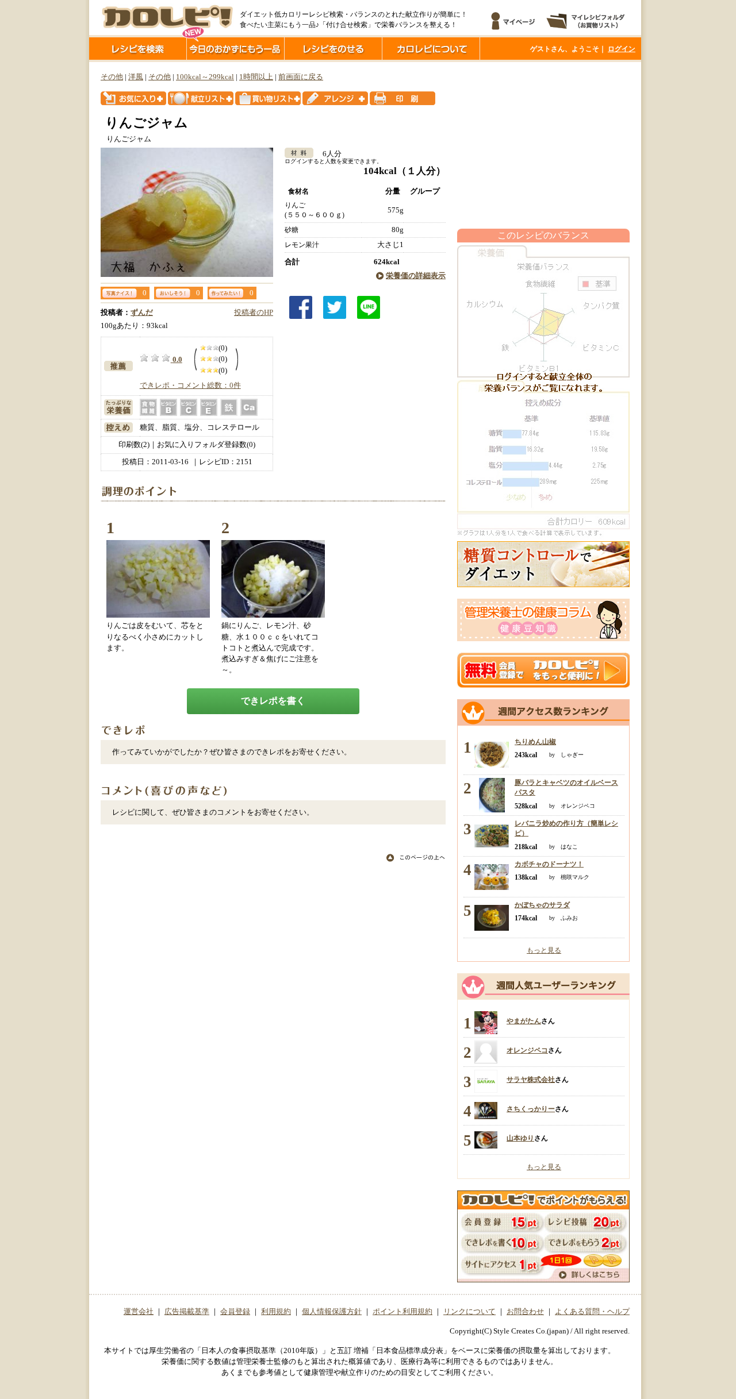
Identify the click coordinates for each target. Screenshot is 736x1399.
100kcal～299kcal (205, 77)
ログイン (621, 48)
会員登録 (235, 1312)
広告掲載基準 (186, 1312)
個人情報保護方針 (332, 1312)
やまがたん (524, 1021)
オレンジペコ (527, 1050)
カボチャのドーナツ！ (549, 864)
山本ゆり (520, 1138)
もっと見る (544, 950)
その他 (112, 77)
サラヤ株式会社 (531, 1079)
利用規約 (276, 1312)
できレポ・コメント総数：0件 (190, 385)
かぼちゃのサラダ (542, 904)
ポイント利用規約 (402, 1312)
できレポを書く (273, 701)
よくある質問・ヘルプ (592, 1312)
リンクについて (469, 1312)
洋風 (135, 77)
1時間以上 (256, 77)
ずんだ (142, 313)
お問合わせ (525, 1312)
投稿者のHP (253, 313)
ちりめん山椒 (535, 741)
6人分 (328, 154)
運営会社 (139, 1312)
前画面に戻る (300, 77)
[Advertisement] (543, 145)
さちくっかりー (531, 1108)
